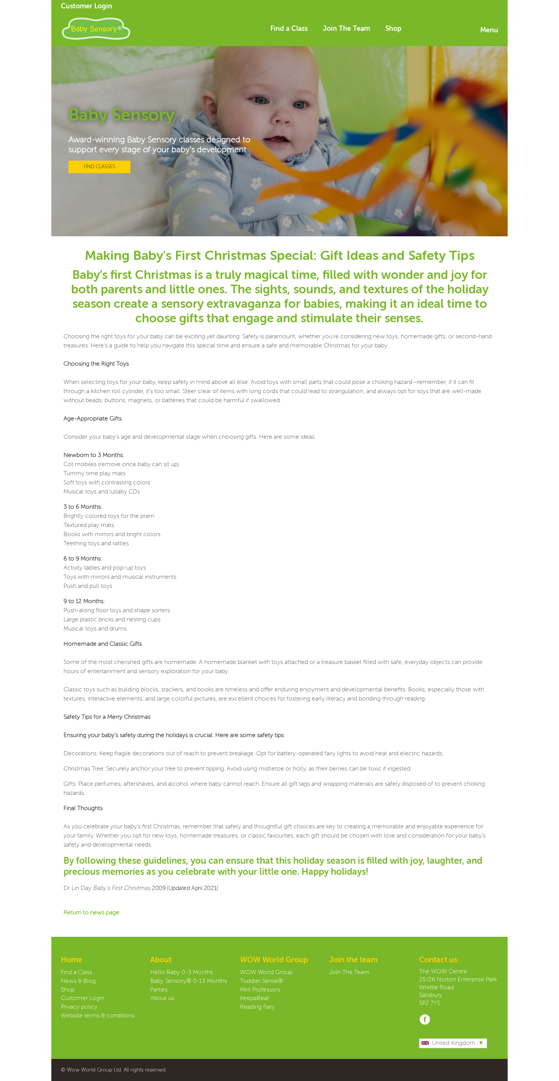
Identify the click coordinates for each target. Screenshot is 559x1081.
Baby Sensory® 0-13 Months (188, 981)
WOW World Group (266, 973)
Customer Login (86, 6)
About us (162, 998)
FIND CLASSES (99, 166)
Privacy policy (79, 1007)
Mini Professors (260, 990)
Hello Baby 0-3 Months (181, 973)
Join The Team (346, 28)
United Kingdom (453, 1043)
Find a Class (289, 28)
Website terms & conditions (98, 1016)
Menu (489, 30)
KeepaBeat (254, 998)
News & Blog (78, 981)
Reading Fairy (257, 1007)
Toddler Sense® (261, 981)
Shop (393, 28)
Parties (159, 990)
